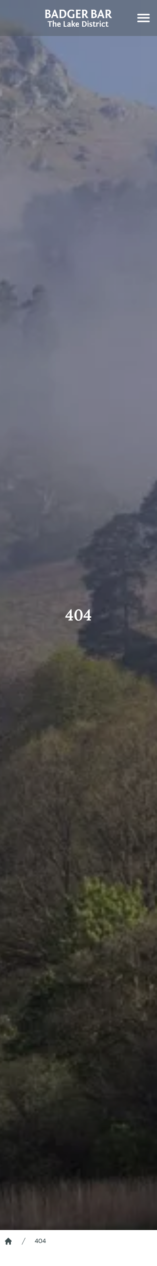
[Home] (8, 1241)
